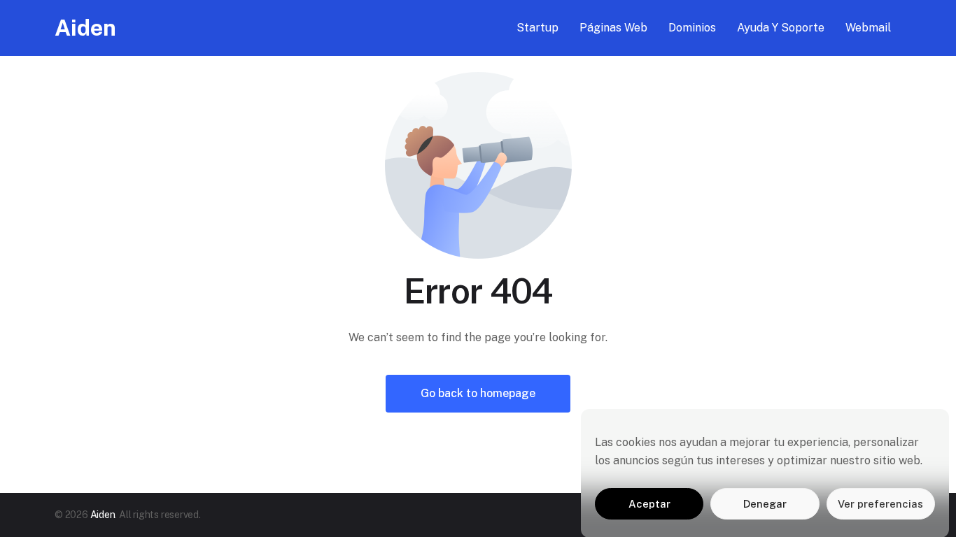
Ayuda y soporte (780, 27)
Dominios (692, 27)
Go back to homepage (478, 393)
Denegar (765, 504)
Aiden (85, 28)
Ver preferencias (880, 504)
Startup (537, 27)
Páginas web (613, 27)
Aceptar (649, 504)
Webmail (868, 27)
